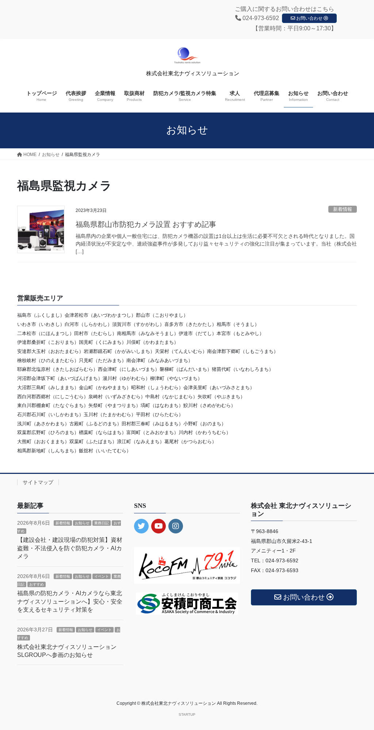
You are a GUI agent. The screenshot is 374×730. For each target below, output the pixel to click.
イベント (101, 576)
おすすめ (36, 584)
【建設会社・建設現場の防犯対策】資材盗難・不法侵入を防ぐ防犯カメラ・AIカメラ (69, 548)
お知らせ (82, 523)
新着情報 (342, 209)
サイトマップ (38, 482)
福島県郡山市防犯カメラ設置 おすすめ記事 (146, 224)
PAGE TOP (358, 701)
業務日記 (101, 523)
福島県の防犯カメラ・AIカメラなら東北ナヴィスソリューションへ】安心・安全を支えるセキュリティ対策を (69, 601)
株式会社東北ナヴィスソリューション (192, 73)
